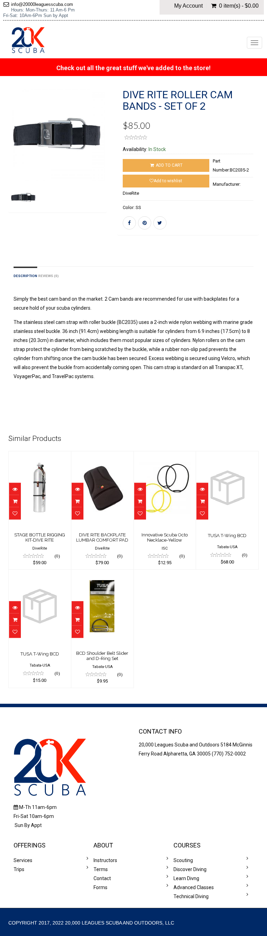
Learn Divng (186, 878)
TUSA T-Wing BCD (227, 535)
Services (23, 860)
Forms (100, 887)
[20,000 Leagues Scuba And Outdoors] (28, 40)
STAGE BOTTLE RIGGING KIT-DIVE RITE (39, 537)
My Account (188, 5)
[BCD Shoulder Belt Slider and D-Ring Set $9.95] (102, 574)
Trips (19, 869)
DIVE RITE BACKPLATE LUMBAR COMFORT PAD (102, 537)
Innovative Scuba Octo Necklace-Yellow (164, 537)
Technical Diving (191, 896)
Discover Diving (190, 869)
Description (25, 276)
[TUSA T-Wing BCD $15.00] (40, 574)
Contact (102, 878)
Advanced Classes (193, 887)
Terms (101, 869)
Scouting (183, 860)
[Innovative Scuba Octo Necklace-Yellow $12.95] (165, 456)
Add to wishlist (168, 180)
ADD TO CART (169, 165)
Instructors (105, 860)
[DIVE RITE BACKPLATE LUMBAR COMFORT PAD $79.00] (102, 456)
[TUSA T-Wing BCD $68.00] (227, 456)
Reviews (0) (48, 276)
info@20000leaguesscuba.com (42, 4)
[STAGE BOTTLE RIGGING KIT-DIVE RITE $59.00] (40, 456)
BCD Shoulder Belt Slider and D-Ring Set (102, 656)
